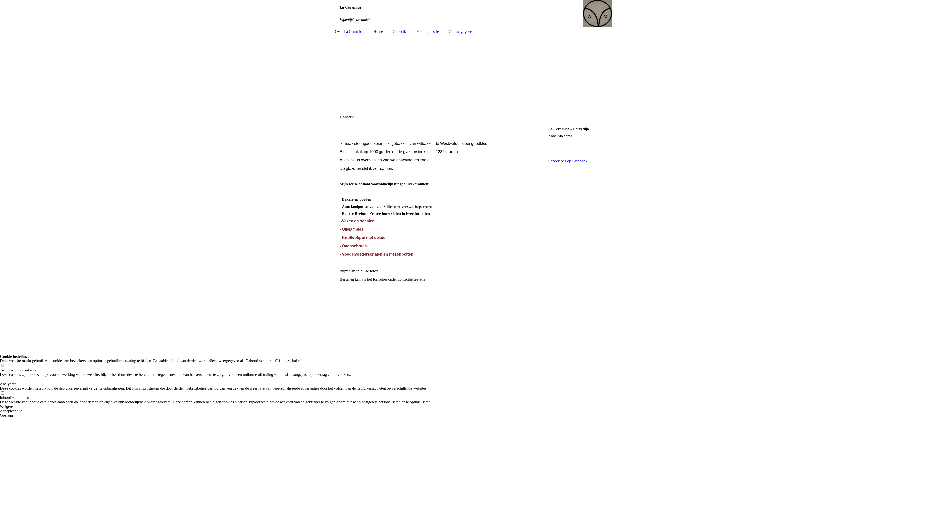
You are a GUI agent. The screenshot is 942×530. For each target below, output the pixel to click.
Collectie (399, 31)
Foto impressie (427, 31)
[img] (471, 13)
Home (378, 31)
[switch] (2, 366)
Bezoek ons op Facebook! (568, 161)
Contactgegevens (462, 31)
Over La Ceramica (349, 31)
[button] (216, 406)
